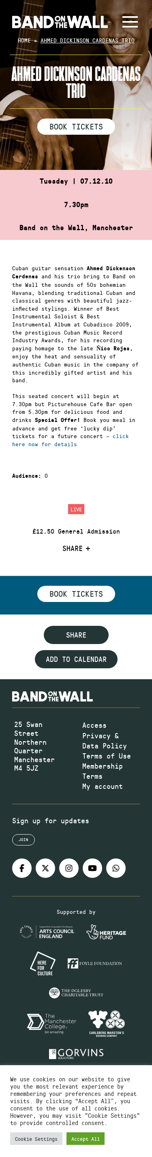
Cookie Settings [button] (36, 1138)
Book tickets (76, 593)
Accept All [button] (85, 1138)
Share (72, 548)
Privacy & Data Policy (104, 740)
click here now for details (70, 440)
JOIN (23, 839)
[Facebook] (22, 868)
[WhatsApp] (116, 868)
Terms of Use (106, 756)
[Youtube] (92, 868)
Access (94, 725)
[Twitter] (45, 868)
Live (76, 509)
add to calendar (76, 659)
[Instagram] (69, 868)
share (76, 635)
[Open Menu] (130, 22)
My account (102, 786)
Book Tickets (76, 126)
